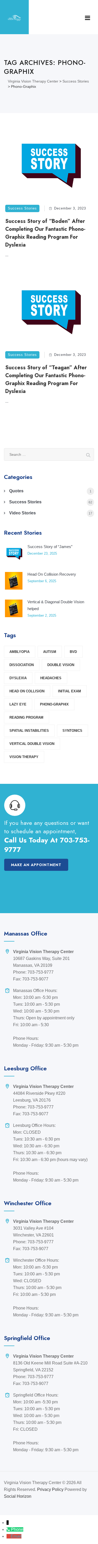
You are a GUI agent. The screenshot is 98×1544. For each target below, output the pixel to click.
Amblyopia (19, 652)
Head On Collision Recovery (51, 574)
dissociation (21, 665)
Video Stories (22, 513)
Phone (17, 1529)
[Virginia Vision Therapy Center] (14, 17)
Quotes (16, 491)
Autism (49, 652)
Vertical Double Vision (31, 744)
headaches (50, 678)
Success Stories (22, 208)
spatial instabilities (29, 731)
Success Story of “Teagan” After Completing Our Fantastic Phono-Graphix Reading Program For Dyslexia (46, 379)
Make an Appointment (36, 864)
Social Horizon (17, 1496)
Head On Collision (26, 691)
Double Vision (60, 665)
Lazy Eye (17, 704)
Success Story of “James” (49, 546)
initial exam (69, 691)
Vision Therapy (23, 757)
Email (16, 1536)
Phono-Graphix (54, 704)
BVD (73, 652)
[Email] (9, 1536)
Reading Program (26, 717)
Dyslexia (18, 678)
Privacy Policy (50, 1489)
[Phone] (9, 1529)
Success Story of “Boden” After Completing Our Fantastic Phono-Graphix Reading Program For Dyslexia (45, 233)
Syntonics (72, 731)
